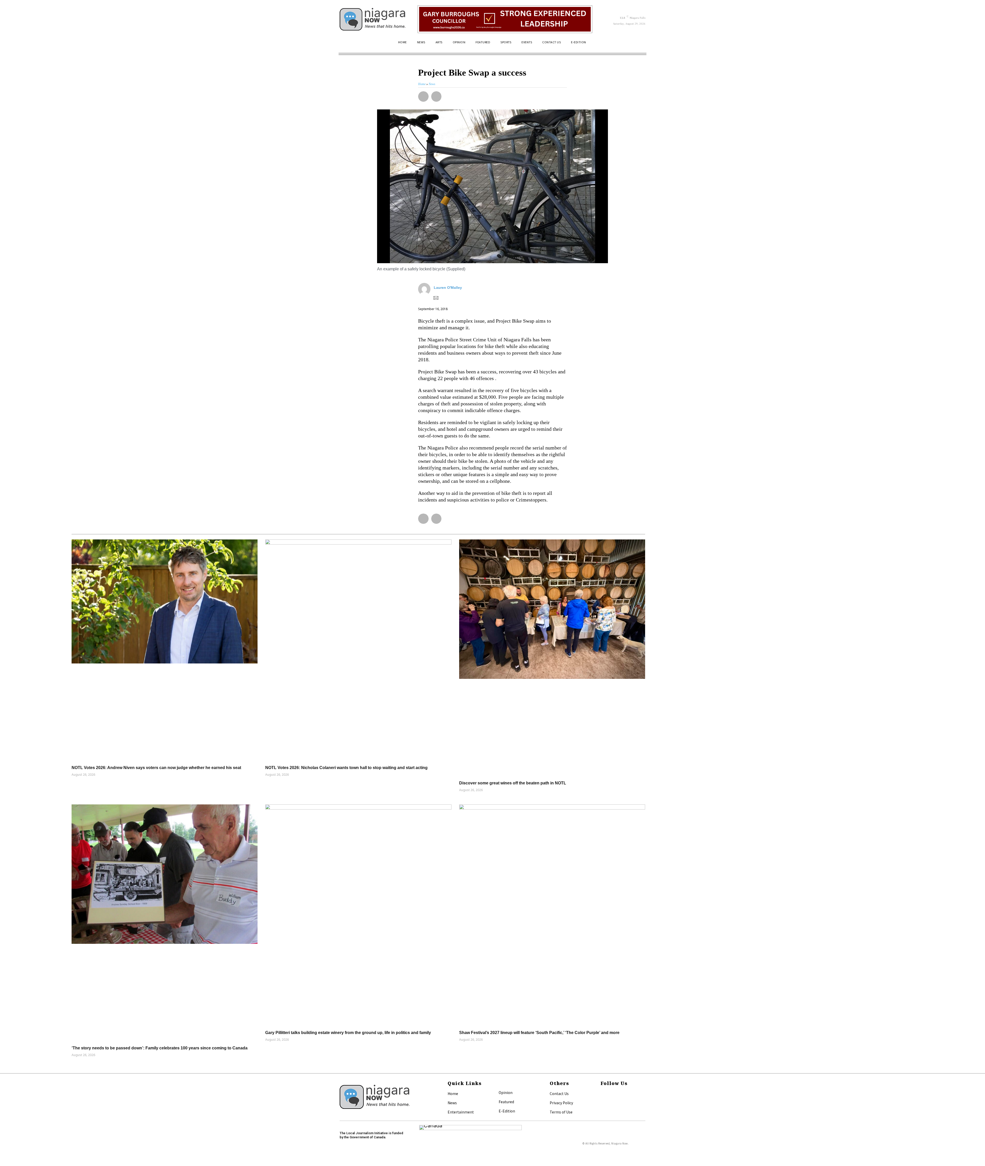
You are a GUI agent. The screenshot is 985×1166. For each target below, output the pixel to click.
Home (453, 1093)
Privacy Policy (561, 1102)
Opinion (506, 1092)
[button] (639, 44)
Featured (506, 1101)
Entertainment (461, 1111)
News (452, 1102)
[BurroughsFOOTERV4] (505, 19)
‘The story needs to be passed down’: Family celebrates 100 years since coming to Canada (160, 1048)
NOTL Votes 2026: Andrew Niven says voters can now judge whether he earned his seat (156, 767)
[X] (602, 1102)
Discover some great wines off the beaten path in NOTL (512, 783)
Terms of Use (561, 1111)
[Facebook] (602, 1094)
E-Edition (507, 1110)
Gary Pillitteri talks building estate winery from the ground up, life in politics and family (348, 1032)
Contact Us (559, 1093)
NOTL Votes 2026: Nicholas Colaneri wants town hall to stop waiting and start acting (346, 767)
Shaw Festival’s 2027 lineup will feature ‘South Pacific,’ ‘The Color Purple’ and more (539, 1032)
